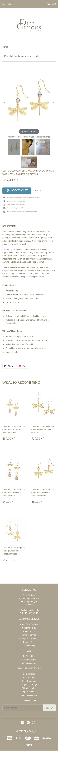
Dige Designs (29, 595)
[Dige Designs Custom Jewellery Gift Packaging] (29, 162)
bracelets (45, 273)
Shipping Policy (29, 628)
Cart (53, 4)
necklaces (34, 273)
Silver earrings (29, 677)
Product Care (29, 642)
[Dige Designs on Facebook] (22, 723)
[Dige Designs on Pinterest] (28, 723)
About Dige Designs (29, 624)
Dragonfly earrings (29, 684)
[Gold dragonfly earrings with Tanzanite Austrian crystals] (14, 147)
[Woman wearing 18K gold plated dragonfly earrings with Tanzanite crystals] (28, 147)
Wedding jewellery (29, 695)
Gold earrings (29, 674)
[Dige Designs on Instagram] (33, 723)
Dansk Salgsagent (29, 660)
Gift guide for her (29, 688)
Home (5, 47)
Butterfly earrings (29, 681)
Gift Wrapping (29, 646)
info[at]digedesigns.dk (29, 610)
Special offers (29, 692)
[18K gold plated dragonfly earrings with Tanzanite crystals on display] (43, 147)
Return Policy (29, 631)
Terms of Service (29, 635)
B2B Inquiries (29, 656)
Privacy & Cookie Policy (29, 638)
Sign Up (49, 708)
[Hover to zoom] (29, 101)
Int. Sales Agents (29, 663)
